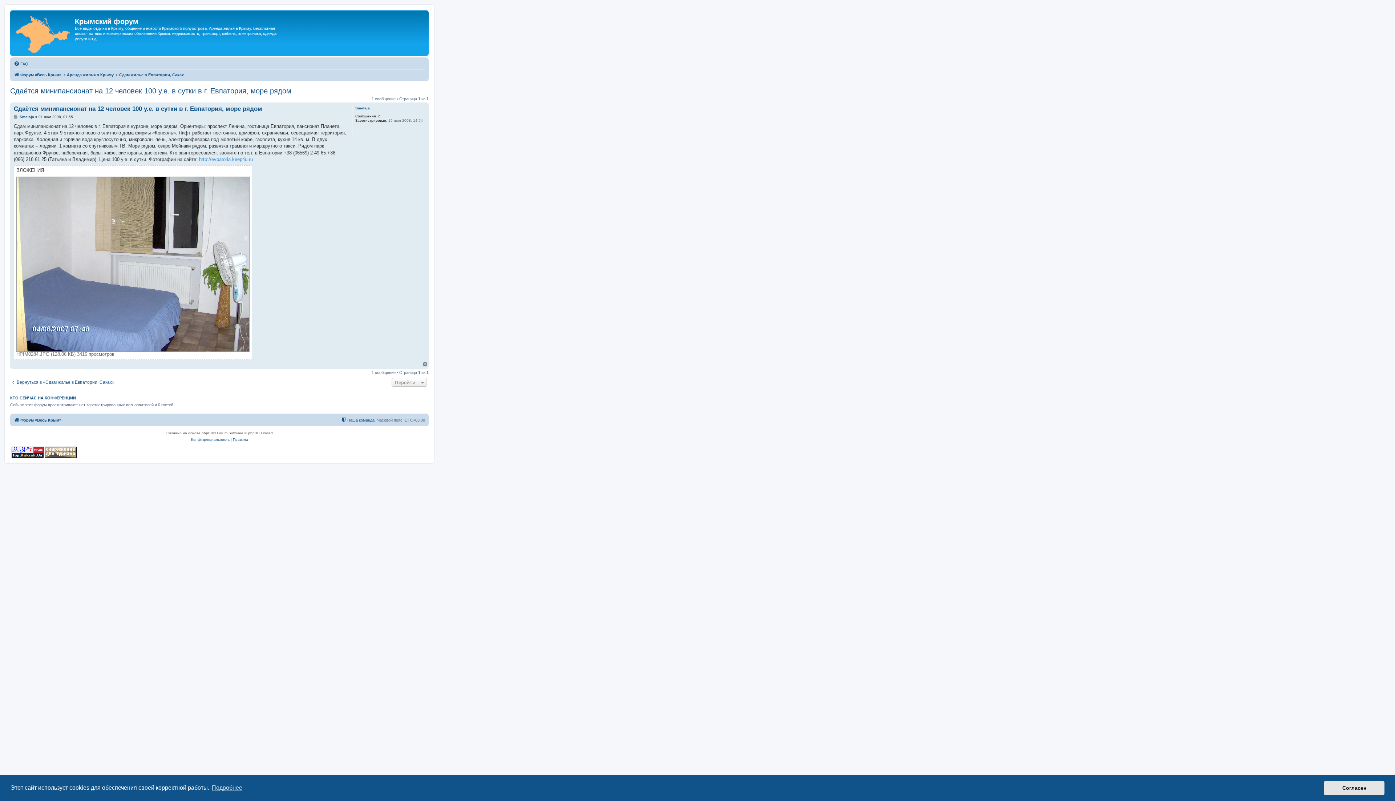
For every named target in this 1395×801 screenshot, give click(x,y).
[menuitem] (21, 64)
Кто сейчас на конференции (43, 398)
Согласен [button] (1354, 788)
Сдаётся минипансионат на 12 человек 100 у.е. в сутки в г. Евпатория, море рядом (150, 91)
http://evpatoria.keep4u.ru (226, 159)
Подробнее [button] (227, 788)
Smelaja (362, 108)
